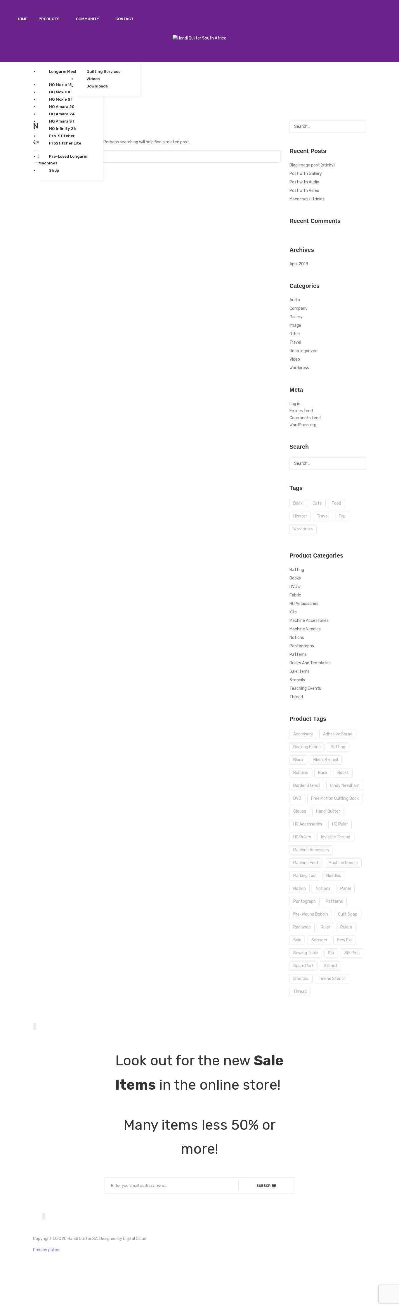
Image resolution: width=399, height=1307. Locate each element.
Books (295, 578)
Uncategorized (303, 350)
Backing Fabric (307, 746)
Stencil (330, 965)
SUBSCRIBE (266, 1186)
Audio (294, 299)
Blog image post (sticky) (312, 165)
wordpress (303, 529)
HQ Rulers (302, 837)
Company (298, 308)
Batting (296, 569)
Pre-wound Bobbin (310, 914)
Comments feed (305, 417)
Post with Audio (304, 182)
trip (342, 516)
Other (294, 333)
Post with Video (304, 190)
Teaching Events (305, 688)
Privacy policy (46, 1249)
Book (322, 772)
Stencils (297, 679)
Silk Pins (352, 952)
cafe (317, 503)
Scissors (319, 940)
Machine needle (343, 862)
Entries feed (301, 410)
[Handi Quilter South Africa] (199, 38)
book (298, 503)
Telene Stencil (332, 978)
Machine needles (305, 629)
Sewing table (305, 952)
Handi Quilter (328, 811)
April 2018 (298, 264)
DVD (297, 798)
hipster (300, 516)
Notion (299, 888)
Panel (345, 888)
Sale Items (299, 671)
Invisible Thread (335, 837)
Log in (294, 403)
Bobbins (300, 772)
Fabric (295, 595)
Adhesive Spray (337, 734)
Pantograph (304, 901)
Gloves (299, 811)
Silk (331, 952)
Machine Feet (306, 862)
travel (323, 516)
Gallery (296, 316)
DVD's (294, 586)
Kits (293, 612)
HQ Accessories (303, 603)
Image (295, 325)
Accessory (303, 734)
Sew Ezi (344, 940)
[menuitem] (21, 19)
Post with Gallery (305, 173)
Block (298, 759)
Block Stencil (325, 759)
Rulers (346, 927)
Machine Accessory (311, 849)
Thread (296, 696)
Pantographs (301, 646)
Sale (297, 940)
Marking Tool (304, 875)
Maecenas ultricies (307, 199)
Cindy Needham (345, 785)
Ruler (325, 927)
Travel (295, 342)
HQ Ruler (340, 824)
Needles (333, 875)
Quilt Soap (347, 914)
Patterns (298, 654)
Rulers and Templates (310, 663)
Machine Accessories (309, 620)
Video (294, 359)
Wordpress (299, 367)
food (336, 503)
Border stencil (306, 785)
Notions (296, 637)
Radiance (302, 927)
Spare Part (303, 965)
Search (274, 156)
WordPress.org (302, 424)
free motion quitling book (335, 798)
